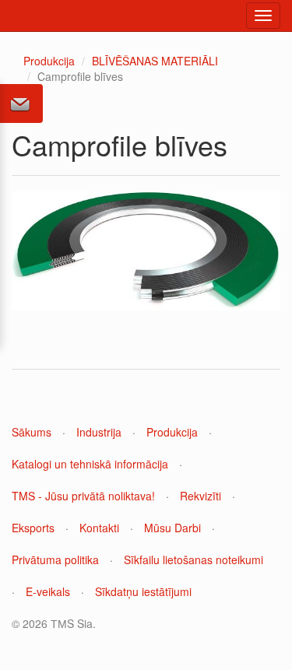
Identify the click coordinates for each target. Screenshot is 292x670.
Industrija (98, 432)
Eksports (33, 527)
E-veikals (48, 591)
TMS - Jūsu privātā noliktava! (83, 495)
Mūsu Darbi (172, 527)
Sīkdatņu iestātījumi (143, 591)
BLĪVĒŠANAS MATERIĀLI (155, 60)
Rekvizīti (200, 495)
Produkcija (49, 60)
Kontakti (99, 527)
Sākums (31, 432)
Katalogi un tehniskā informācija (90, 464)
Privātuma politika (55, 559)
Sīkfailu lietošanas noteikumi (193, 559)
